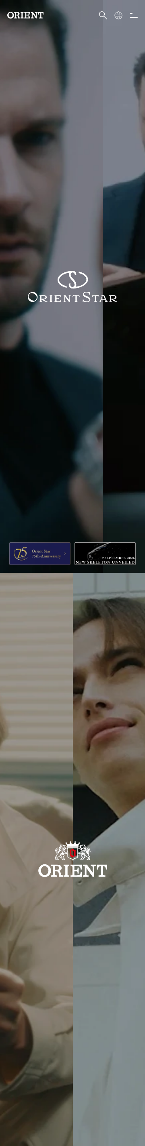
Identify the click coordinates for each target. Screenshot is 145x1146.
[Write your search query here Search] (103, 15)
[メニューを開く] (134, 15)
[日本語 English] (118, 15)
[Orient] (25, 15)
